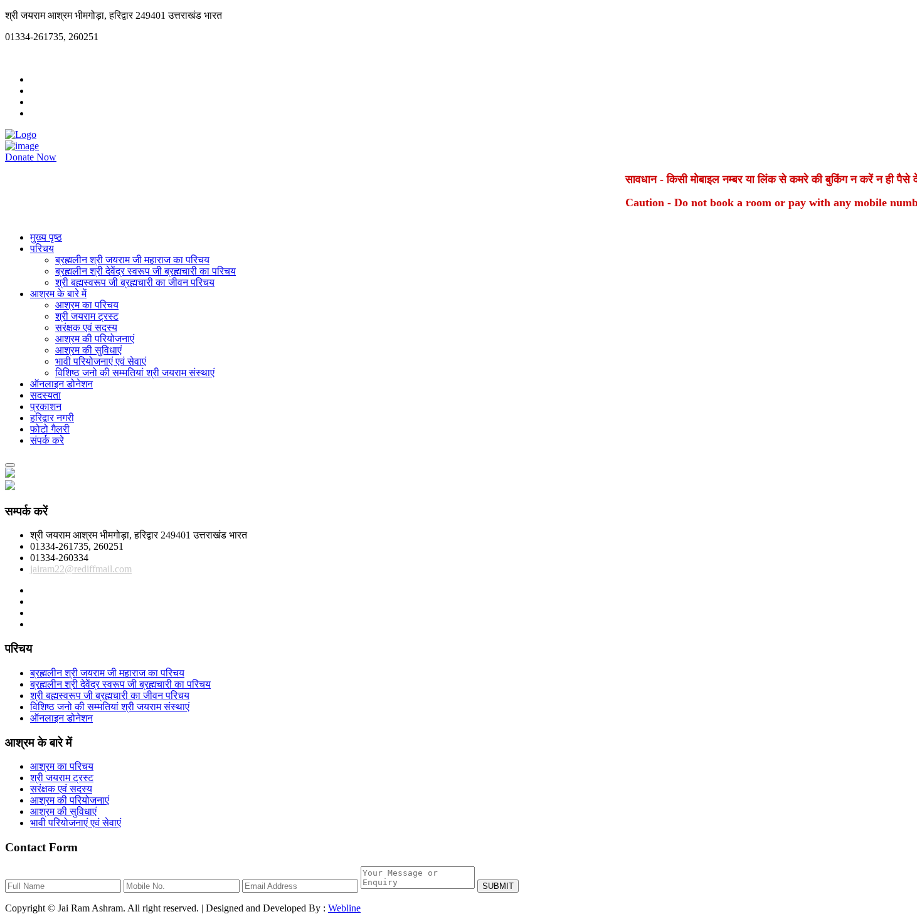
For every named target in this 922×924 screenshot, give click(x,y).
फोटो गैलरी (50, 429)
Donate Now (30, 157)
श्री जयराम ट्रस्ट (87, 316)
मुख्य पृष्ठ (46, 237)
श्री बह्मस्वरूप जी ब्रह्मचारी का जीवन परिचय (135, 282)
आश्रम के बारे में (58, 293)
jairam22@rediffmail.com (56, 58)
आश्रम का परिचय (87, 305)
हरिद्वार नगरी (52, 417)
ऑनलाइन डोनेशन (61, 384)
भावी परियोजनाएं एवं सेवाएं (100, 361)
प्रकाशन (45, 406)
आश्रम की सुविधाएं (88, 350)
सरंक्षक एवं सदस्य (86, 327)
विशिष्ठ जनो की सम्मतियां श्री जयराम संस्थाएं (135, 372)
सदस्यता (45, 395)
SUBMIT (498, 886)
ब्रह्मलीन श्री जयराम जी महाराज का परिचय (132, 260)
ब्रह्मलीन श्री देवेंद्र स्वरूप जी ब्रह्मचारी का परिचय (145, 271)
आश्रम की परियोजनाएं (94, 338)
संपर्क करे (47, 440)
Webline (344, 908)
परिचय (42, 248)
